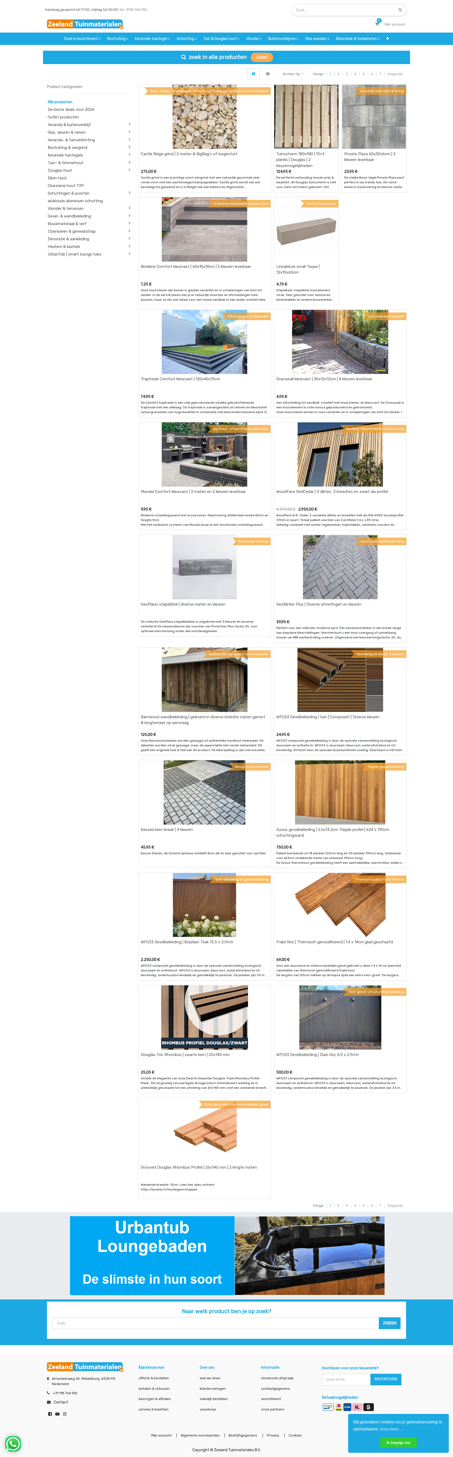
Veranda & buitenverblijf (69, 124)
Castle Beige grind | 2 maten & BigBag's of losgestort (189, 154)
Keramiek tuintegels (65, 155)
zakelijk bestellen (214, 1399)
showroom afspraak (277, 1378)
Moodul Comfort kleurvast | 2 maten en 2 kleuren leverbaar (193, 491)
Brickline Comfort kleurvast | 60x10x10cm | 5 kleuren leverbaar (196, 266)
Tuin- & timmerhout (65, 162)
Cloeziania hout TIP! (66, 185)
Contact (61, 1402)
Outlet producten (63, 117)
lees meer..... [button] (391, 1429)
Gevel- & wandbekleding (69, 216)
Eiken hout (57, 178)
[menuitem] (82, 39)
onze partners (272, 1409)
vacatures (208, 1409)
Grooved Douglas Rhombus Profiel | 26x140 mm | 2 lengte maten (199, 1167)
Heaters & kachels (64, 246)
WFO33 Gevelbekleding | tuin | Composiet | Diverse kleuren (328, 717)
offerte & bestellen (154, 1378)
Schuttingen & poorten (69, 193)
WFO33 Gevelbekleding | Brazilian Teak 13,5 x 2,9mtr (187, 942)
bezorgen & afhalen (155, 1399)
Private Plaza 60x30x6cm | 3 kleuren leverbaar (370, 157)
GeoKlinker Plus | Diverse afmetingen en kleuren (318, 604)
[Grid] (253, 74)
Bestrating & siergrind (67, 147)
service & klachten (154, 1409)
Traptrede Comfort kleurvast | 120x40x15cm (180, 379)
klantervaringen (213, 1389)
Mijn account (161, 1435)
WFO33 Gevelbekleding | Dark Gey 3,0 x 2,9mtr (317, 1054)
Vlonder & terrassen (66, 208)
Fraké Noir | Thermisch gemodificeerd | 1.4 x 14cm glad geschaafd (334, 942)
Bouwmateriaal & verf (67, 223)
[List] (268, 74)
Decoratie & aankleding (68, 239)
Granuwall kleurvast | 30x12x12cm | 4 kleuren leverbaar (324, 379)
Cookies (295, 1435)
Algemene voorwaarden (200, 1435)
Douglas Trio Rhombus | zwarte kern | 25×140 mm (185, 1054)
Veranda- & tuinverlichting (71, 140)
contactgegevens (275, 1389)
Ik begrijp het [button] (398, 1442)
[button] (387, 39)
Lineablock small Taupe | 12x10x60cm (298, 269)
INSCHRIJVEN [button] (386, 1379)
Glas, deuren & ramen (67, 132)
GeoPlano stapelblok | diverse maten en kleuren (183, 604)
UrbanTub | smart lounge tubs (74, 254)
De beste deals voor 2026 (71, 109)
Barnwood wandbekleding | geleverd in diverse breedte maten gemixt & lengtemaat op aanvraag (203, 720)
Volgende (395, 74)
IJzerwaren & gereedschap (72, 231)
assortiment (271, 1399)
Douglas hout (60, 170)
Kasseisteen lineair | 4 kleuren (167, 829)
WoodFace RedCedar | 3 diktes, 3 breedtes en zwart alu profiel (332, 491)
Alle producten (60, 102)
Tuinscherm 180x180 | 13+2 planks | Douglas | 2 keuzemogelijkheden (300, 160)
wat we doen (210, 1378)
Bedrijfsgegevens (243, 1435)
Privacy (273, 1435)
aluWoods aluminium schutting (75, 201)
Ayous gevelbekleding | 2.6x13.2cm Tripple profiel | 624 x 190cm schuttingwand (332, 832)
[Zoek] (400, 9)
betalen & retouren (154, 1389)
